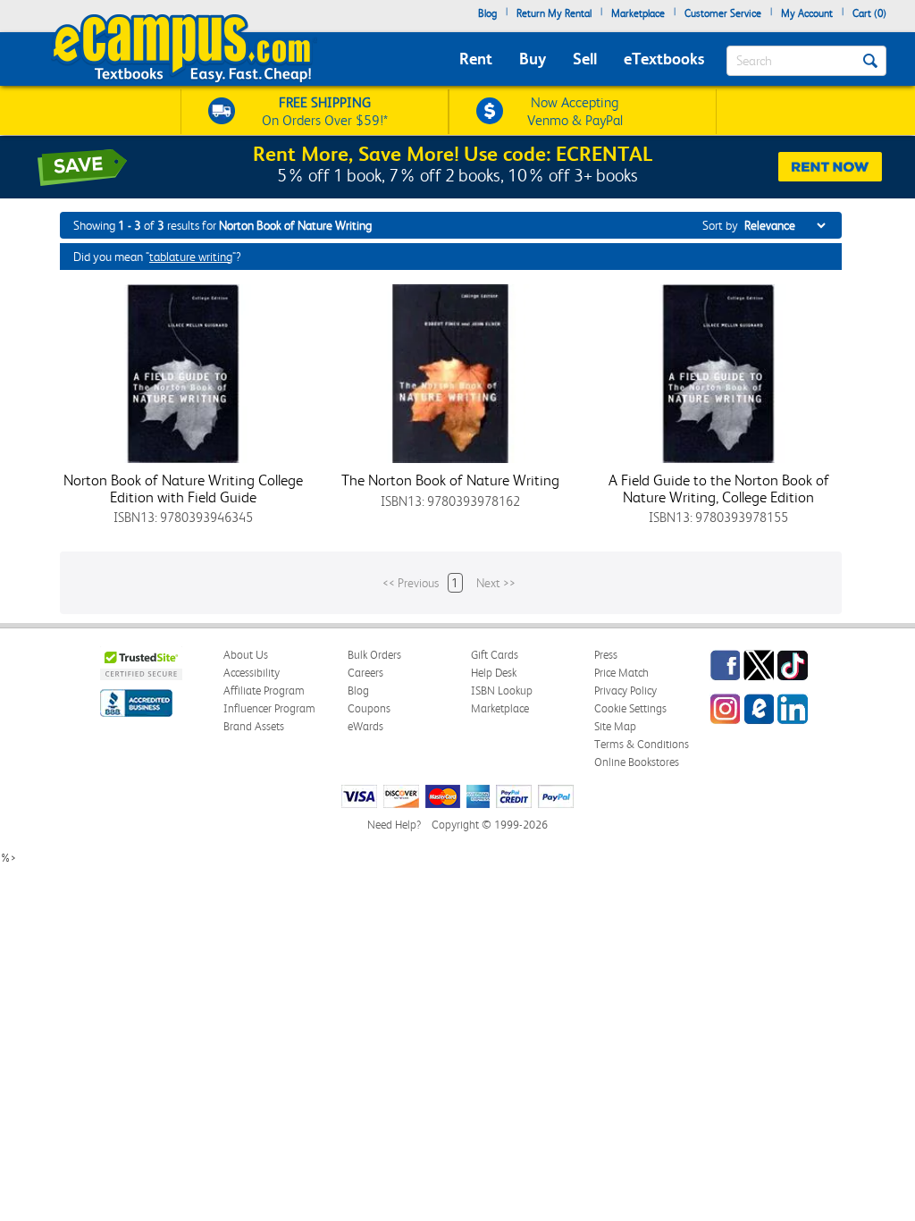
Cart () (869, 13)
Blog (487, 13)
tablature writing (190, 256)
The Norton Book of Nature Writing (450, 480)
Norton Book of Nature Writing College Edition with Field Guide (183, 488)
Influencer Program (269, 708)
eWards (365, 726)
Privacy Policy (625, 690)
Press (605, 654)
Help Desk (493, 672)
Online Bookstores (636, 762)
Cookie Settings (630, 708)
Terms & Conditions (641, 744)
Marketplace (638, 13)
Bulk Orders (374, 654)
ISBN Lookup (502, 690)
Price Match (621, 672)
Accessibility (251, 672)
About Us (245, 654)
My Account (807, 13)
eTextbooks (664, 58)
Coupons (369, 708)
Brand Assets (253, 726)
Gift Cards (494, 654)
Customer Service (722, 13)
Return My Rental (554, 13)
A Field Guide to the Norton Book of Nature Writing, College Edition (719, 488)
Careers (365, 672)
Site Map (615, 726)
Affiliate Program (264, 690)
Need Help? (394, 824)
